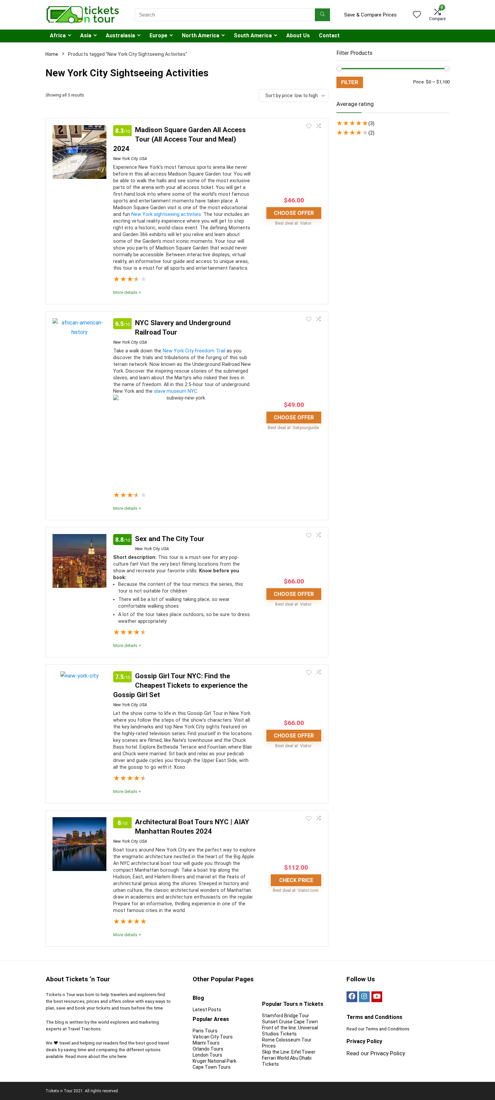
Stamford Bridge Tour (285, 1015)
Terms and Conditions (387, 1028)
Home (51, 54)
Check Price (296, 880)
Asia (85, 35)
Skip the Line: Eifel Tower (289, 1052)
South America (253, 35)
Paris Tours (205, 1030)
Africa (58, 35)
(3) (371, 123)
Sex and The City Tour (169, 539)
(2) (371, 133)
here (122, 1056)
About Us (298, 35)
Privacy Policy (387, 1053)
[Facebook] (351, 996)
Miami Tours (206, 1043)
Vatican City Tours (213, 1036)
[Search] (322, 14)
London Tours (207, 1055)
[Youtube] (376, 996)
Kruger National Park (214, 1061)
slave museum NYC (175, 391)
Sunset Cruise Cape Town (290, 1021)
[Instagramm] (364, 996)
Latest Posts (207, 1009)
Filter (349, 82)
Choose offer (294, 213)
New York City (125, 158)
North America (200, 35)
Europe (158, 35)
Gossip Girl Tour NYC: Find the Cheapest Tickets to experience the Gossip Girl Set (180, 685)
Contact (329, 35)
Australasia (120, 35)
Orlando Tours (208, 1049)
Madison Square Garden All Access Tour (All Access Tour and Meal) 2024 (179, 139)
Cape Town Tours (212, 1067)
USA (143, 158)
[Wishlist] (417, 15)
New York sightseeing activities (166, 214)
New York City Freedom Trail (194, 351)
